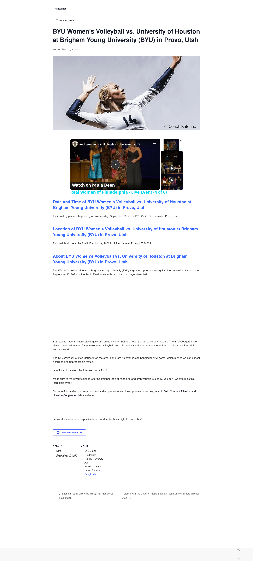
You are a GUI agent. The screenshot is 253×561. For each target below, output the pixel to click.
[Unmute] (166, 149)
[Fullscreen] (180, 149)
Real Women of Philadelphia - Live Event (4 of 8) (110, 144)
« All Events (59, 8)
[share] (154, 143)
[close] (238, 549)
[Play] (162, 149)
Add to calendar (70, 432)
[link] (75, 144)
